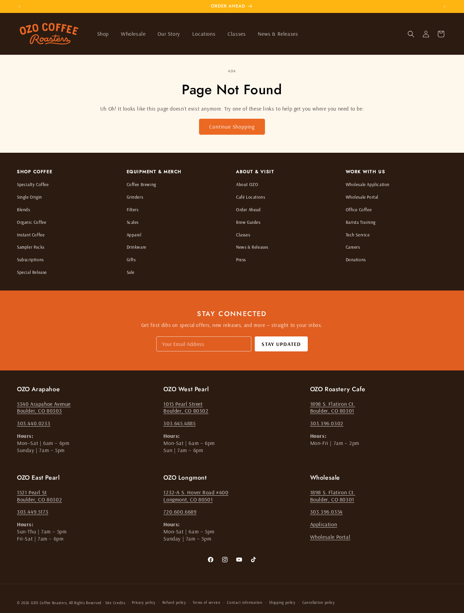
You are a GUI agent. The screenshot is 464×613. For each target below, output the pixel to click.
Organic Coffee (31, 222)
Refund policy (174, 602)
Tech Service (358, 234)
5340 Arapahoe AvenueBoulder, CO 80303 (44, 407)
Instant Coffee (30, 234)
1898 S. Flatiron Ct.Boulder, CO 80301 (332, 407)
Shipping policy (282, 602)
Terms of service (206, 602)
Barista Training (361, 222)
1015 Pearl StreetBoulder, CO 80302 (185, 407)
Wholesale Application (368, 184)
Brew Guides (248, 222)
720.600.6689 (179, 511)
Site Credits (115, 602)
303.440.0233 (33, 423)
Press (241, 259)
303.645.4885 (179, 423)
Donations (356, 259)
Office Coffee (359, 209)
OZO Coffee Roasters (49, 602)
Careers (353, 247)
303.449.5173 (32, 511)
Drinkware (136, 247)
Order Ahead (248, 209)
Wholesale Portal (362, 197)
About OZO (247, 184)
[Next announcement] (444, 6)
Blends (23, 209)
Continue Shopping (232, 126)
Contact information (244, 602)
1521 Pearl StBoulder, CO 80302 (39, 496)
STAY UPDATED (281, 344)
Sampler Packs (30, 247)
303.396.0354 (326, 511)
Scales (133, 222)
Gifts (131, 259)
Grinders (135, 197)
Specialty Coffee (33, 184)
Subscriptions (30, 259)
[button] (103, 33)
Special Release (32, 272)
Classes (243, 234)
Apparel (134, 234)
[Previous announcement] (19, 6)
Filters (133, 209)
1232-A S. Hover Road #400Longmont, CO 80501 (195, 496)
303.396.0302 (326, 423)
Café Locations (250, 197)
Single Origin (29, 197)
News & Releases (252, 247)
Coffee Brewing (141, 184)
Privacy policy (144, 602)
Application (323, 524)
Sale (131, 272)
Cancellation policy (318, 602)
